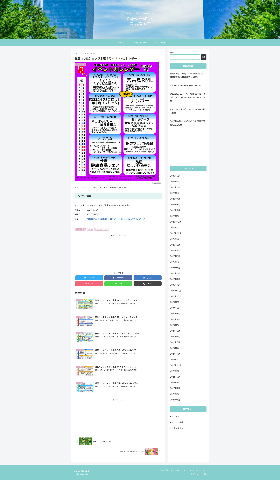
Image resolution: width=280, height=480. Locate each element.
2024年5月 (175, 330)
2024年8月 (175, 313)
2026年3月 (175, 204)
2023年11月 (175, 365)
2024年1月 (175, 353)
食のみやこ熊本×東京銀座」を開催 (185, 85)
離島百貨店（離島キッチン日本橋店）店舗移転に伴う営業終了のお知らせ (188, 75)
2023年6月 (175, 394)
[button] (148, 283)
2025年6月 (175, 256)
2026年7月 (175, 181)
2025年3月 (175, 273)
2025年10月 (175, 233)
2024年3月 (175, 342)
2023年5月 (175, 399)
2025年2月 (175, 279)
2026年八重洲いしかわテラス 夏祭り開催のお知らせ (187, 123)
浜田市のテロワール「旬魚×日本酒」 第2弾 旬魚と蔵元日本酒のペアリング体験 (187, 97)
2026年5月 (175, 193)
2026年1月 (175, 216)
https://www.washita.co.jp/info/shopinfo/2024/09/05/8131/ (116, 218)
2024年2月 (175, 348)
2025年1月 (175, 285)
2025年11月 (175, 227)
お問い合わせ (165, 470)
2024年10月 (175, 302)
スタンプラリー (178, 428)
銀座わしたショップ (103, 229)
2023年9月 (175, 376)
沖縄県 (91, 229)
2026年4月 (175, 198)
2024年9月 (175, 307)
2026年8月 (175, 175)
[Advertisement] (118, 252)
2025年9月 (175, 239)
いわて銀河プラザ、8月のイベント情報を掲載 (187, 111)
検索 (172, 52)
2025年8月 (175, 244)
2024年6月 (175, 325)
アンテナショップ (179, 416)
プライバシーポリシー (180, 470)
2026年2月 (175, 210)
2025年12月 (175, 221)
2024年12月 (175, 290)
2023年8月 (175, 382)
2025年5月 (175, 262)
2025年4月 (175, 267)
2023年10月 (175, 371)
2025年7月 (175, 250)
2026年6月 (175, 187)
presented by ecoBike (198, 470)
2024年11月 (175, 296)
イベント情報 (81, 229)
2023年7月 (175, 388)
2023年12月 (175, 359)
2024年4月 (175, 336)
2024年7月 (175, 319)
